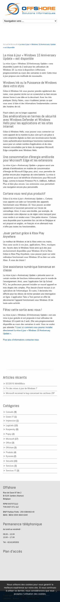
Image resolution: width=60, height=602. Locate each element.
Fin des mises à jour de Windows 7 (21, 388)
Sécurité (9, 461)
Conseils (10, 412)
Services (10, 466)
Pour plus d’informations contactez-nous (21, 340)
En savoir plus (32, 598)
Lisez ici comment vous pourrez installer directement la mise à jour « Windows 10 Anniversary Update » (27, 330)
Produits (9, 452)
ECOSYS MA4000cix (15, 383)
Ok (22, 598)
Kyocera (9, 456)
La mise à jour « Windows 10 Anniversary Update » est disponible (29, 57)
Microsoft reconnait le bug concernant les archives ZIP (30, 393)
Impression (11, 421)
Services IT (11, 470)
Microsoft (10, 439)
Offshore (10, 447)
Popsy (9, 434)
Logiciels (10, 425)
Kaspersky (10, 429)
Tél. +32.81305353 (11, 542)
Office (8, 443)
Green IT (10, 417)
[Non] (56, 591)
